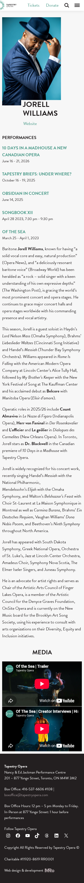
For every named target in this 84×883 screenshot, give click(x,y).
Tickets (33, 5)
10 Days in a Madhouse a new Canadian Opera (34, 151)
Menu (77, 5)
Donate (52, 5)
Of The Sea (13, 231)
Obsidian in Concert (25, 193)
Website (30, 123)
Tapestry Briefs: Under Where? (37, 174)
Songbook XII (17, 212)
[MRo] (49, 870)
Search (67, 5)
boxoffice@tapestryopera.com (26, 795)
